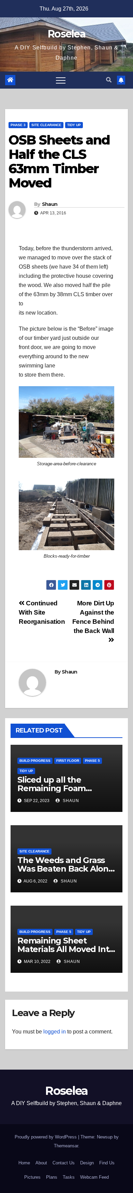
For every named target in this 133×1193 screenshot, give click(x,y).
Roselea (66, 34)
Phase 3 (18, 125)
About (41, 1162)
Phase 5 (92, 760)
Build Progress (34, 760)
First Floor (67, 760)
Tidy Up (74, 125)
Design (87, 1162)
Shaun (50, 204)
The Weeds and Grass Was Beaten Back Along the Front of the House (65, 868)
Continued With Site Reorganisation (42, 612)
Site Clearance (46, 125)
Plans (51, 1177)
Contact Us (64, 1162)
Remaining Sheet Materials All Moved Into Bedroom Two (65, 949)
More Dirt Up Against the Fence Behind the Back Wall (93, 617)
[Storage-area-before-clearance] (66, 422)
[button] (109, 80)
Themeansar (66, 1145)
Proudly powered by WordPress (46, 1136)
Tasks (69, 1177)
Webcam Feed (94, 1177)
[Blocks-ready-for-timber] (66, 514)
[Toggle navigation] (60, 80)
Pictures (32, 1177)
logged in (54, 1032)
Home (24, 1162)
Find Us (107, 1162)
